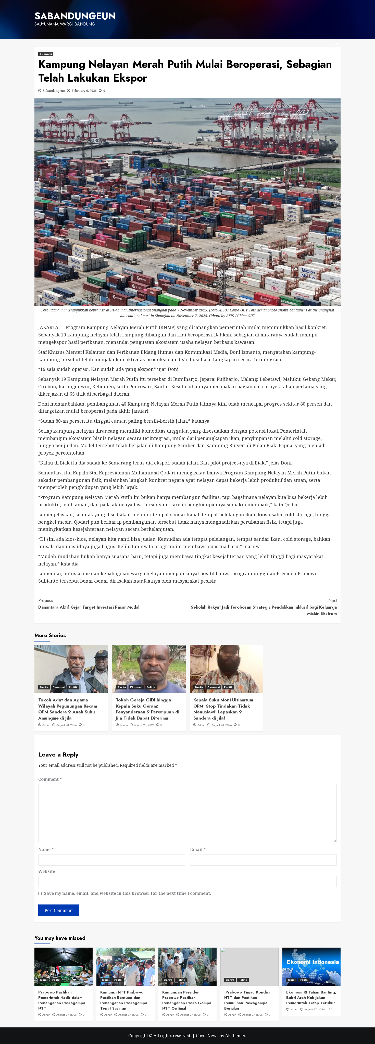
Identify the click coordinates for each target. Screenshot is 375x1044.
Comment (50, 779)
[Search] (337, 45)
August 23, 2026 (66, 725)
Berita (44, 687)
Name (46, 849)
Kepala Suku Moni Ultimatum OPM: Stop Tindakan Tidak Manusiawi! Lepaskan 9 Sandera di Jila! (223, 709)
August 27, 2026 (66, 1015)
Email (198, 849)
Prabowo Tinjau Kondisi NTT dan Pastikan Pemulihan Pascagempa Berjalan (247, 1000)
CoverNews (207, 1035)
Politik (73, 687)
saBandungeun (75, 16)
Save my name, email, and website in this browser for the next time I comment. (127, 893)
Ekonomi (46, 54)
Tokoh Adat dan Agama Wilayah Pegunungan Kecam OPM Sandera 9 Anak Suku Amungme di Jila (67, 709)
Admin (46, 725)
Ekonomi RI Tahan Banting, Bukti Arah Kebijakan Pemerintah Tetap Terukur (311, 997)
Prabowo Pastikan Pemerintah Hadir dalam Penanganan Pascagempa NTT (61, 1000)
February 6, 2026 (84, 91)
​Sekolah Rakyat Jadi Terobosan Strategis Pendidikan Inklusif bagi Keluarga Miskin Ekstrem (264, 607)
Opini (43, 980)
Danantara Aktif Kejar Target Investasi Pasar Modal (88, 604)
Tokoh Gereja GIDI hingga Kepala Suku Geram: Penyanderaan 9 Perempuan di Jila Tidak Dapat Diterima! (147, 709)
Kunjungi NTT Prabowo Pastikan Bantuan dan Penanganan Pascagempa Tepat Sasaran (123, 1000)
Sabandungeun (54, 91)
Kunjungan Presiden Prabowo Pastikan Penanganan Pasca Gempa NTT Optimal (186, 1000)
